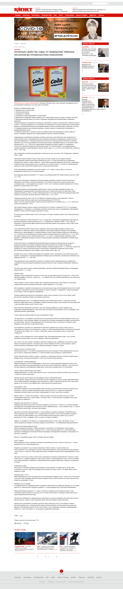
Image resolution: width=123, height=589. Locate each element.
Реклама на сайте (61, 582)
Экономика (35, 15)
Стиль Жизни (69, 15)
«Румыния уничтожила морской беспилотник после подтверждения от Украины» (47, 548)
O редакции (50, 582)
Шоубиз (73, 577)
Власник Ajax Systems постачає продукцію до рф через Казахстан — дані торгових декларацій (89, 52)
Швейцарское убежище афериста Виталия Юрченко (88, 66)
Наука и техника (81, 15)
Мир (55, 15)
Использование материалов (76, 582)
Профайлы (42, 582)
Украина (17, 15)
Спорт (61, 15)
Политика (26, 15)
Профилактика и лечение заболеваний (26, 103)
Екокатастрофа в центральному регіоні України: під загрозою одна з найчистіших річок (89, 87)
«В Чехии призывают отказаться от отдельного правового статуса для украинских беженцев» (68, 548)
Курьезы (101, 15)
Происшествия (47, 15)
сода (21, 516)
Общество (92, 15)
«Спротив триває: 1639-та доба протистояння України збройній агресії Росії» (24, 548)
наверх (61, 574)
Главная (16, 43)
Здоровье (23, 43)
